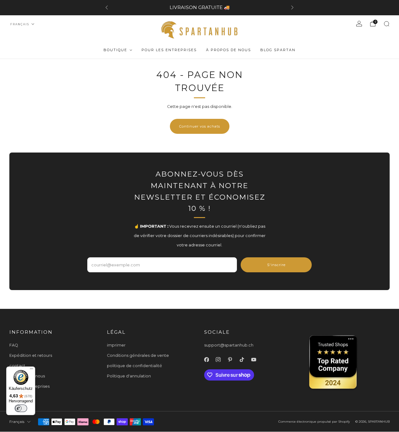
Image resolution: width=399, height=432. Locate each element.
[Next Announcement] (292, 7)
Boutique (115, 50)
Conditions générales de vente (138, 355)
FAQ (13, 345)
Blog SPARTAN (278, 50)
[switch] (21, 408)
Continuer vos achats (199, 126)
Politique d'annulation (129, 376)
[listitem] (199, 7)
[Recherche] (386, 24)
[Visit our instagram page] (218, 360)
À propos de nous (228, 50)
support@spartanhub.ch (228, 345)
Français (19, 24)
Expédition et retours (30, 355)
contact (17, 365)
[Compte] (359, 24)
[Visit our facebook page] (207, 360)
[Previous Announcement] (107, 7)
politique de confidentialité (134, 365)
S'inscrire (276, 265)
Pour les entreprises (169, 50)
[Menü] (31, 370)
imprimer (116, 345)
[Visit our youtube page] (254, 360)
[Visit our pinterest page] (230, 360)
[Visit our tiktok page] (242, 360)
